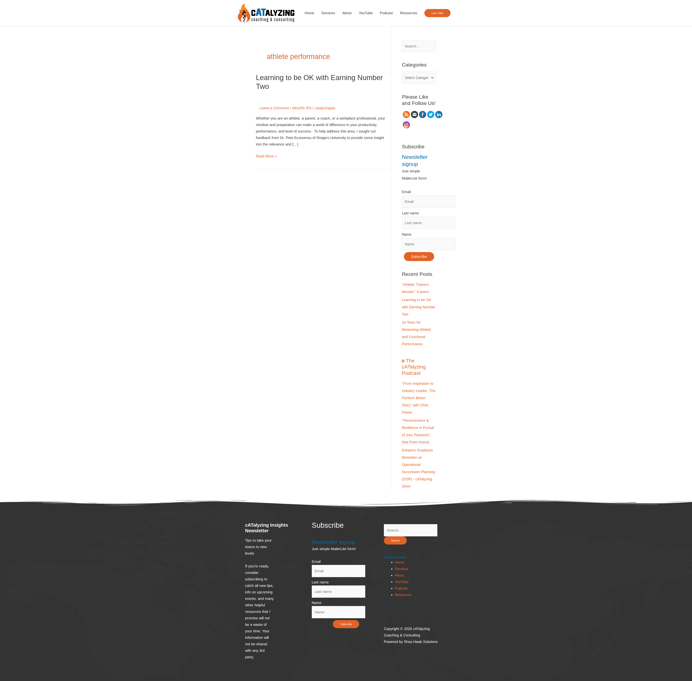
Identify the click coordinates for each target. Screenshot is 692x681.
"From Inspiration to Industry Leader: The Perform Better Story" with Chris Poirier (418, 398)
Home (309, 13)
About (347, 13)
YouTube (366, 13)
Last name (410, 213)
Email (406, 192)
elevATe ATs (301, 108)
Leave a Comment (274, 108)
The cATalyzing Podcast (414, 367)
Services (328, 13)
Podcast (386, 13)
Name (406, 234)
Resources (408, 13)
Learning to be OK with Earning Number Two (418, 307)
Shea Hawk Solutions (421, 642)
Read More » (266, 155)
